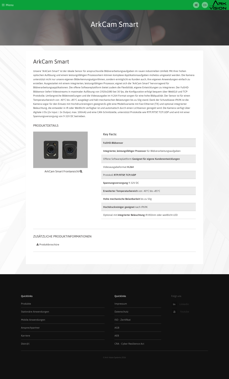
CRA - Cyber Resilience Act (129, 343)
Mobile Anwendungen (33, 319)
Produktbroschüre (49, 244)
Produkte (26, 303)
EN (205, 5)
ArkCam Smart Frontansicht (62, 171)
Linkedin (184, 304)
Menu (10, 5)
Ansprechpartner (30, 327)
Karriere (25, 335)
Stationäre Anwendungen (35, 311)
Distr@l (25, 343)
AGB (116, 327)
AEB (116, 335)
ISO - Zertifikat (122, 319)
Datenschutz (121, 311)
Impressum (120, 303)
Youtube (184, 311)
